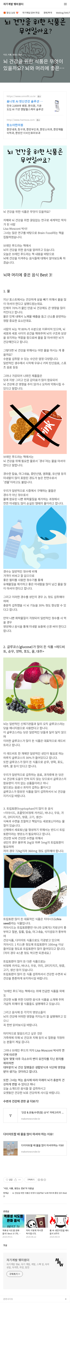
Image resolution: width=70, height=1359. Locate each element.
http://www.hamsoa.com (21, 119)
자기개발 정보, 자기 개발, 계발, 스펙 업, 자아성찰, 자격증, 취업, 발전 (28, 1266)
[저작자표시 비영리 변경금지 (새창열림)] (41, 1179)
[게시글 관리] (20, 1179)
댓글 (5, 1245)
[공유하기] (16, 1179)
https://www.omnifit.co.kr (21, 96)
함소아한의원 (15, 125)
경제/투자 (47, 12)
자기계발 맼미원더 (13, 4)
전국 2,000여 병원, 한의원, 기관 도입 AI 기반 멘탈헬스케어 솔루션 (25, 107)
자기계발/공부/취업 (31, 12)
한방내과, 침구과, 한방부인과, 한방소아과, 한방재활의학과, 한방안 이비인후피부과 (35, 131)
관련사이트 (8, 1299)
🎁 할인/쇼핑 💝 (10, 12)
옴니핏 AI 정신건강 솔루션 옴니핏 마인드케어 (25, 101)
